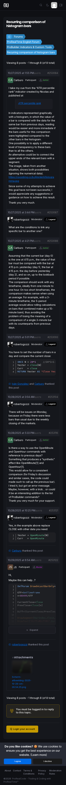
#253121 (53, 510)
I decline (47, 761)
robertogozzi (19, 644)
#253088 (52, 240)
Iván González (20, 383)
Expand (33, 629)
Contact (17, 770)
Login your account (24, 729)
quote (37, 73)
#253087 (52, 212)
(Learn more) (38, 755)
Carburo (39, 383)
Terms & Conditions (28, 772)
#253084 (52, 72)
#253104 (53, 396)
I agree (17, 761)
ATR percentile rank (29, 103)
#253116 (53, 432)
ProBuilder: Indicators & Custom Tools (29, 47)
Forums (18, 36)
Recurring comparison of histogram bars (31, 52)
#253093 (53, 337)
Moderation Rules (55, 772)
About (8, 770)
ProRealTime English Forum (23, 41)
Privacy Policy (42, 772)
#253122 (53, 560)
